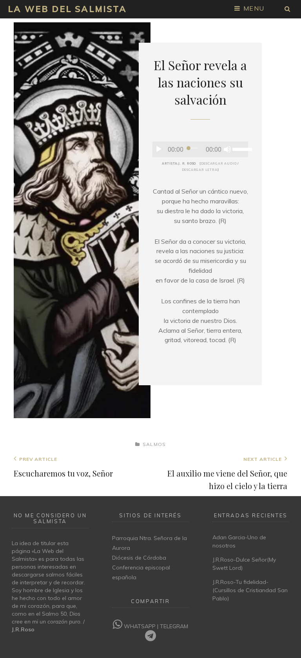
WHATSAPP (139, 626)
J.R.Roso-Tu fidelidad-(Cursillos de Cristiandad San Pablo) (250, 590)
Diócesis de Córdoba (139, 557)
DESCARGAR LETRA (200, 170)
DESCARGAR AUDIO (219, 163)
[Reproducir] (159, 149)
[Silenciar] (227, 149)
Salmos (154, 444)
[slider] (240, 148)
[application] (200, 149)
